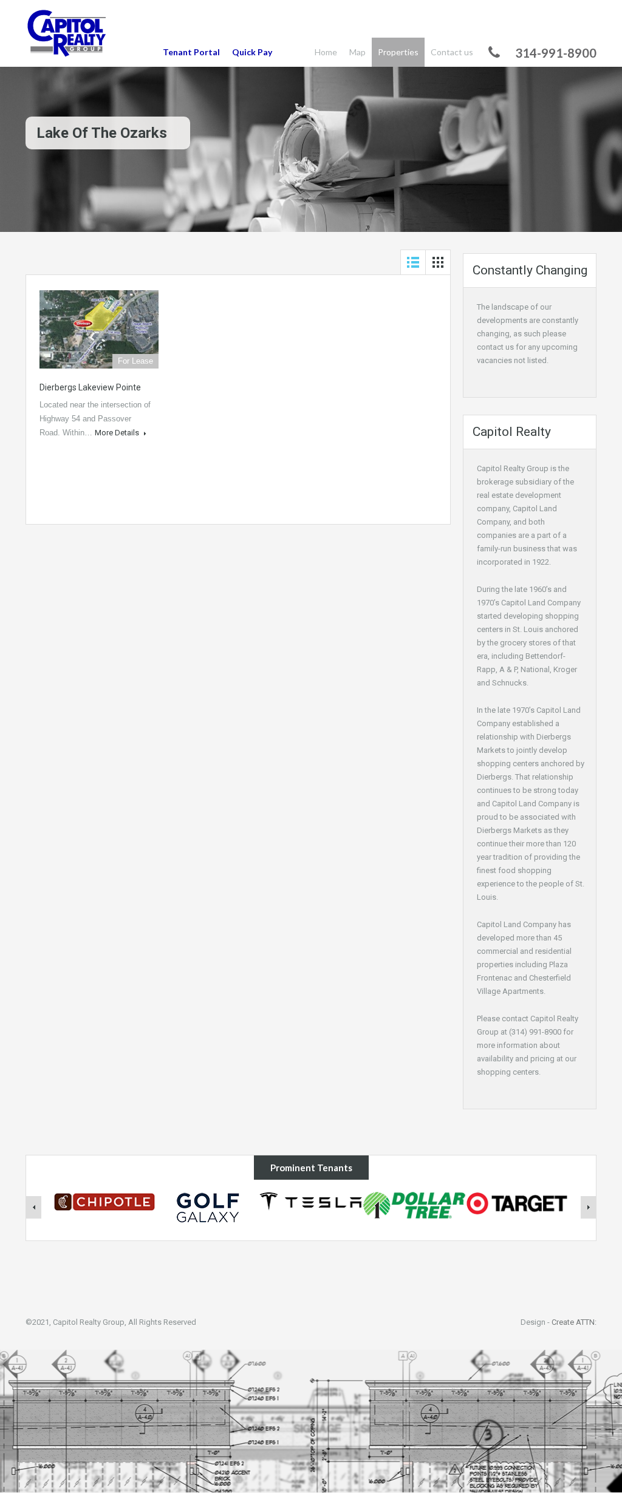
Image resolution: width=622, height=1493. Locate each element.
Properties (398, 52)
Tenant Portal (191, 52)
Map (357, 52)
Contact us (452, 52)
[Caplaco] (67, 34)
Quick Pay (252, 52)
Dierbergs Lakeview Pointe (90, 387)
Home (326, 52)
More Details (118, 432)
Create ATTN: (574, 1322)
